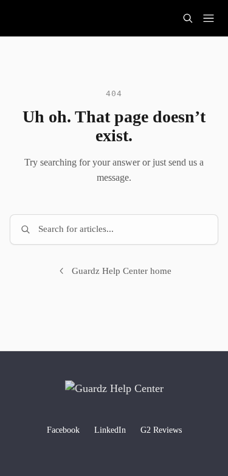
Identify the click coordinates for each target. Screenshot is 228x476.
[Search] (188, 18)
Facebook (63, 430)
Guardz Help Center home (121, 271)
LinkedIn (110, 430)
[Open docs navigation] (208, 18)
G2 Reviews (161, 430)
